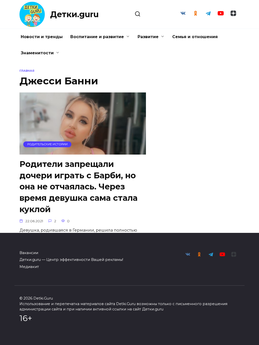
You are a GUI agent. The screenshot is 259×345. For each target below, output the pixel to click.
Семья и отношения (195, 36)
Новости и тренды (42, 36)
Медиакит (29, 266)
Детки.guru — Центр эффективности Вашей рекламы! (71, 259)
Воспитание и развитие (97, 36)
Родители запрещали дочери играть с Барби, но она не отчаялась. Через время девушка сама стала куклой (78, 186)
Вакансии (28, 253)
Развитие (148, 36)
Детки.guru (74, 14)
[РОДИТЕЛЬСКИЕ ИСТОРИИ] (82, 151)
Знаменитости (37, 53)
